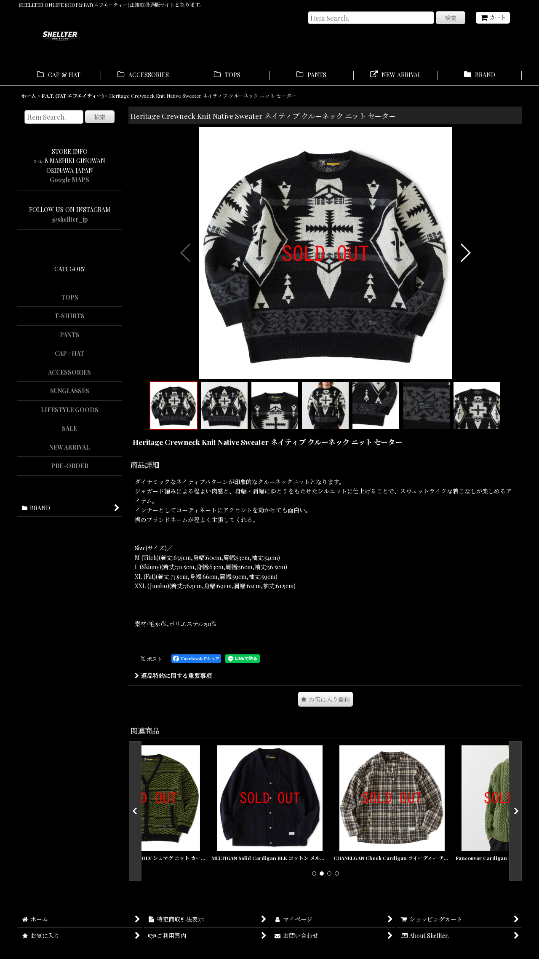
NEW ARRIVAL (69, 447)
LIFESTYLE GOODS (70, 410)
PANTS (70, 335)
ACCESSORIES (69, 372)
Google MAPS (69, 180)
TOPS (69, 297)
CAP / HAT (69, 353)
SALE (69, 428)
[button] (186, 253)
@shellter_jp (69, 219)
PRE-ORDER (69, 466)
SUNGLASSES (69, 391)
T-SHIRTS (69, 316)
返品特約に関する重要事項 (176, 676)
